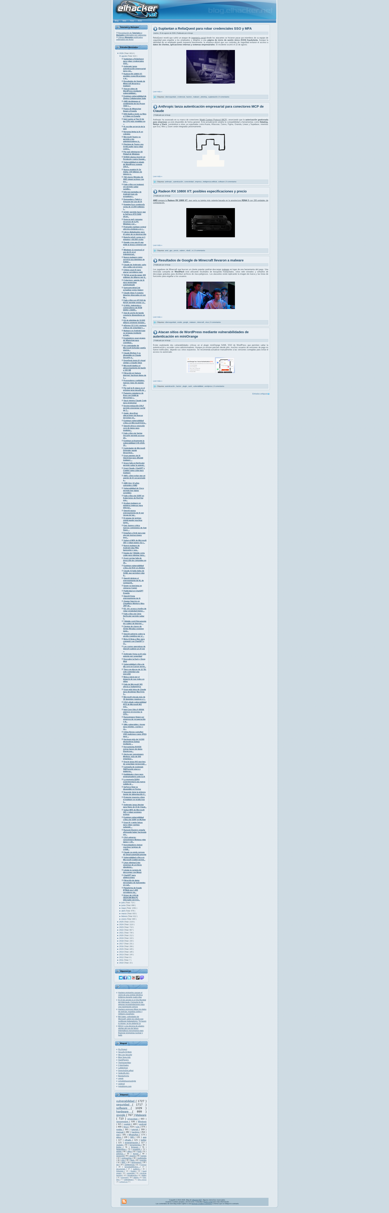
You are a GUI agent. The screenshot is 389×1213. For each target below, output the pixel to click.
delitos (144, 1175)
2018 (121, 941)
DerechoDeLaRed (125, 1071)
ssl (117, 1165)
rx (193, 250)
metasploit (131, 1173)
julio (123, 903)
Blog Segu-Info (124, 1057)
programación (132, 1142)
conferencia (130, 1165)
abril (123, 911)
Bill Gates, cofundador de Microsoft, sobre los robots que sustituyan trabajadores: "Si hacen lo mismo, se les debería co (132, 1020)
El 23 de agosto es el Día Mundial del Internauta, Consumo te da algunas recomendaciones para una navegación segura (132, 1003)
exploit (127, 1124)
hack (139, 1151)
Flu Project (122, 1049)
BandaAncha (123, 1076)
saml (190, 386)
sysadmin (137, 1149)
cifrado (128, 1140)
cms (123, 1160)
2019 (121, 938)
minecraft (200, 322)
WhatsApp (134, 1134)
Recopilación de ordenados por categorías (131, 34)
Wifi (132, 1137)
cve (138, 1126)
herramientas (135, 1145)
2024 (121, 924)
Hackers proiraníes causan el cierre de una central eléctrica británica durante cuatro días (130, 995)
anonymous (136, 1162)
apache (132, 1156)
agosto (124, 56)
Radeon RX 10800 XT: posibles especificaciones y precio (202, 191)
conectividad (189, 181)
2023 (121, 927)
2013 (121, 955)
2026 (121, 53)
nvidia (119, 1129)
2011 (121, 960)
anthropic (168, 181)
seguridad (124, 1104)
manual (120, 1132)
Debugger (120, 1171)
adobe (119, 1151)
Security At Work (125, 1052)
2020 (121, 935)
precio (176, 250)
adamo (136, 1177)
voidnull (121, 1084)
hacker (179, 386)
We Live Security (125, 1055)
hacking (136, 1132)
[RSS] (124, 1201)
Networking (121, 1149)
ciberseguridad (170, 97)
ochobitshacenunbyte (127, 1081)
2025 (121, 922)
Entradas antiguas (259, 394)
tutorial (135, 1129)
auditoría (137, 1169)
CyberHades (123, 1065)
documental (121, 1169)
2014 (121, 952)
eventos (143, 1160)
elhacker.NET (197, 1200)
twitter (143, 1140)
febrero (124, 916)
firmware (135, 1147)
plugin (185, 386)
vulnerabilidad (126, 1101)
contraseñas (126, 1158)
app (144, 1137)
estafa (179, 322)
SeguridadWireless (132, 1167)
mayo (123, 908)
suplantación (213, 97)
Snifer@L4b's (123, 1073)
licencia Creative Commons (202, 1203)
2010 (121, 963)
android (142, 1124)
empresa (198, 181)
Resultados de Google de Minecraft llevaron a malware (201, 260)
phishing (204, 97)
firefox (119, 1147)
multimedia (141, 1158)
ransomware (122, 1121)
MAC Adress (142, 1179)
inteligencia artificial (210, 181)
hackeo (189, 97)
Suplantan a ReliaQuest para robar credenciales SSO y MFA (205, 29)
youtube (120, 1145)
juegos (143, 1156)
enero (124, 919)
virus (207, 322)
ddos (119, 1137)
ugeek (120, 1078)
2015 (121, 949)
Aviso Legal (208, 1202)
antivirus (120, 1154)
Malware (140, 1115)
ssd (118, 1134)
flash (132, 1160)
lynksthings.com (124, 1086)
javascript (120, 1156)
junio (123, 905)
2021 (121, 933)
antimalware (129, 1179)
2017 (121, 944)
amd (167, 250)
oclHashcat (123, 1182)
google (121, 1115)
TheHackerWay (124, 1063)
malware (196, 97)
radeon (182, 250)
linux (126, 1126)
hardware (124, 1111)
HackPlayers (123, 1060)
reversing (125, 1177)
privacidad (133, 1119)
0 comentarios (224, 97)
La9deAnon (123, 1068)
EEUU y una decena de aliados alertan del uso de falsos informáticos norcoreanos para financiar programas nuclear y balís (131, 1030)
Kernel (136, 1154)
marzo (124, 914)
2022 (121, 930)
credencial (181, 97)
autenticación (178, 181)
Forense (143, 1165)
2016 (121, 946)
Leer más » (157, 92)
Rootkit (134, 1171)
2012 (121, 957)
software (123, 1108)
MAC (124, 1162)
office (129, 1151)
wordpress (209, 386)
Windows (142, 1121)
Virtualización (132, 1175)
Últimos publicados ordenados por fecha (129, 38)
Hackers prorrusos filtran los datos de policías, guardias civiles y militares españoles (132, 1011)
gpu (171, 250)
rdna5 (188, 250)
